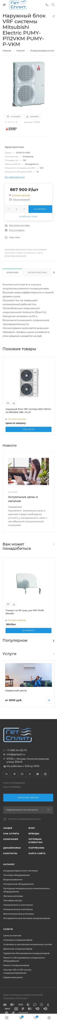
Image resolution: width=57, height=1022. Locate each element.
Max (45, 774)
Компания (10, 839)
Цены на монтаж (12, 935)
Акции (7, 828)
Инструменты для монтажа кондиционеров (26, 918)
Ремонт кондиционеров (16, 965)
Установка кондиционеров (17, 940)
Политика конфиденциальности (24, 819)
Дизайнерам (12, 848)
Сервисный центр (13, 977)
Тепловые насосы (12, 900)
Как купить (11, 833)
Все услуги (53, 654)
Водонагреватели (12, 879)
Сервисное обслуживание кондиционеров (26, 953)
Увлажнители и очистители (18, 905)
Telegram (14, 774)
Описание (12, 272)
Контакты (10, 853)
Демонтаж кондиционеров (17, 948)
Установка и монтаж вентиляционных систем (27, 944)
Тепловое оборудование (16, 875)
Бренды (33, 833)
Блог (31, 828)
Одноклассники (29, 774)
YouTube (22, 774)
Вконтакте (6, 774)
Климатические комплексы (18, 909)
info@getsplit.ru (15, 754)
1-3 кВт (52, 641)
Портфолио (36, 848)
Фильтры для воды (13, 896)
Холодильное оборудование (18, 884)
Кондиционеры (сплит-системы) (20, 870)
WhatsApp (37, 774)
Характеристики (37, 272)
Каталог (9, 864)
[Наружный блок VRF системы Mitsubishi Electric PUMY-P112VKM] (28, 84)
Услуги (8, 929)
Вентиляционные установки (18, 913)
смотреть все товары (53, 544)
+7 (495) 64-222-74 (16, 750)
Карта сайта (37, 853)
